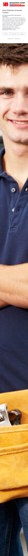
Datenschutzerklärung (7, 28)
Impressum (17, 38)
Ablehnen (6, 33)
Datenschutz (10, 38)
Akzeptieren (22, 33)
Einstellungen (14, 33)
